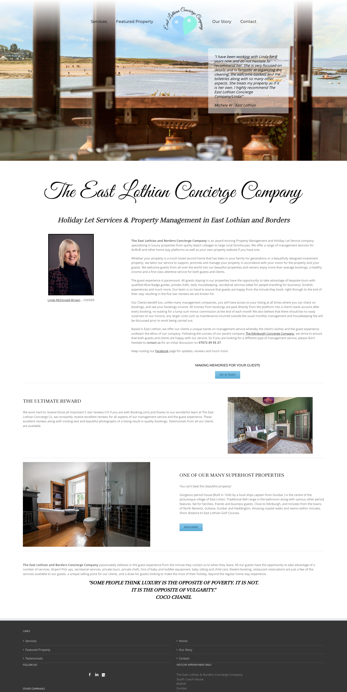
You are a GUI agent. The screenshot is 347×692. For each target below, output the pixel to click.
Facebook (161, 351)
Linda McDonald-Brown (64, 300)
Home (183, 641)
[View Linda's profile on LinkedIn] (71, 237)
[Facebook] (89, 674)
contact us (154, 342)
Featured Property (37, 650)
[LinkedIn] (96, 674)
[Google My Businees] (103, 675)
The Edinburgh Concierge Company (270, 333)
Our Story (185, 650)
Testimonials (34, 658)
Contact (184, 658)
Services (31, 641)
